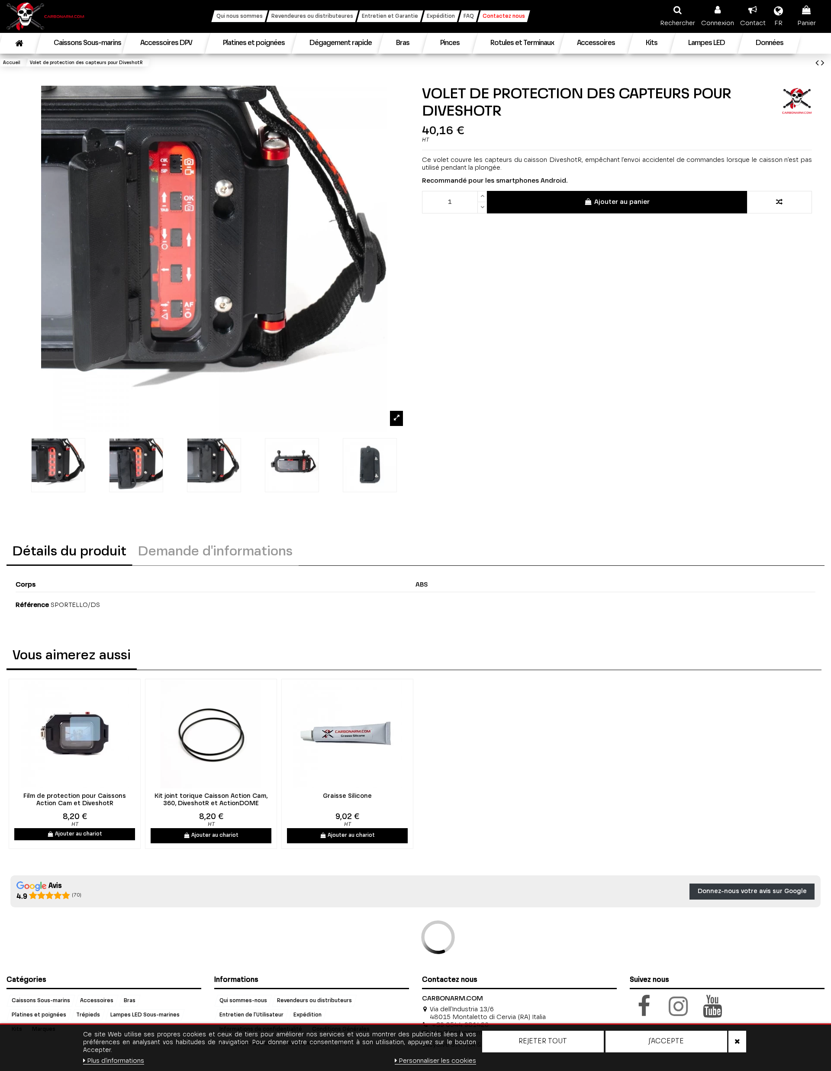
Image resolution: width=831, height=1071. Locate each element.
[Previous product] (818, 63)
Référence (32, 605)
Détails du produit (69, 551)
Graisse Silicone (347, 796)
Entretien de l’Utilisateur (251, 1015)
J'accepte (666, 1041)
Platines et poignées (39, 1015)
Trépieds (88, 1015)
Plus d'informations (115, 1061)
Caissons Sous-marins (41, 1000)
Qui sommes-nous (243, 1000)
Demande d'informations (215, 551)
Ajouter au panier (622, 202)
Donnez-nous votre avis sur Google (752, 891)
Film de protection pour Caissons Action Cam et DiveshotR (74, 799)
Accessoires (96, 1000)
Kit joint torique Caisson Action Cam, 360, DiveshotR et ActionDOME (211, 799)
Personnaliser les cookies (437, 1061)
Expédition (307, 1015)
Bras (129, 1000)
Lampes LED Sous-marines (145, 1015)
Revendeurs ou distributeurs (314, 1000)
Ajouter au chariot (78, 834)
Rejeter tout (543, 1041)
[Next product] (823, 63)
